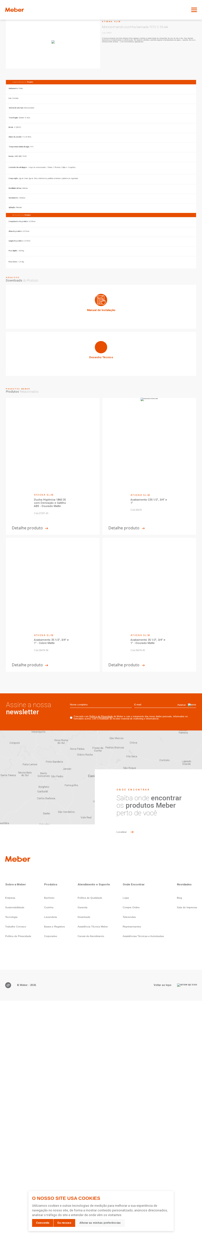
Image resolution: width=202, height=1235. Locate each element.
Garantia (82, 907)
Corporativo (50, 936)
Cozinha (48, 907)
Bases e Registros (54, 926)
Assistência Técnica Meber (93, 926)
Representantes (132, 926)
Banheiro (49, 897)
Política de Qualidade (90, 897)
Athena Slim (111, 21)
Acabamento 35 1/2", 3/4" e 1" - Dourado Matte (148, 641)
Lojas (126, 897)
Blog (179, 897)
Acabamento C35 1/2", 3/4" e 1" (149, 501)
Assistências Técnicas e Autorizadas (143, 936)
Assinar (181, 704)
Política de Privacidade (101, 716)
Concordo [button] (42, 1222)
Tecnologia (11, 917)
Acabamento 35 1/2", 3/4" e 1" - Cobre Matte (51, 641)
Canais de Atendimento (91, 936)
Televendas (129, 917)
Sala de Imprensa (187, 907)
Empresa (10, 897)
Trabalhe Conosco (15, 926)
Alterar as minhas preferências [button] (100, 1222)
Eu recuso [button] (64, 1222)
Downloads (84, 917)
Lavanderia (50, 917)
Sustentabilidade (14, 907)
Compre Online (131, 907)
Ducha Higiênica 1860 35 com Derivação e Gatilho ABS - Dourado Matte (50, 503)
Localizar (122, 832)
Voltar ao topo (162, 984)
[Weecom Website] (8, 985)
